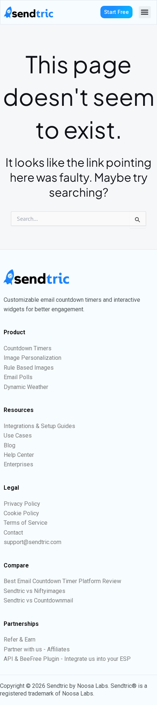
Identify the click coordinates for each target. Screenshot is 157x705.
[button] (145, 12)
